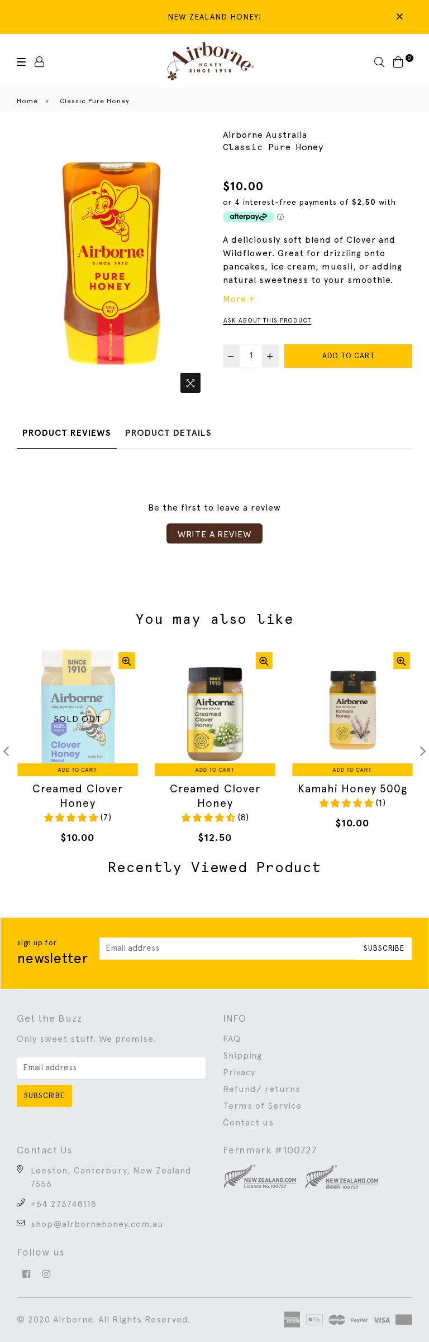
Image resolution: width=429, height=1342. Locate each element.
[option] (111, 263)
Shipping (242, 1055)
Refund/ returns (262, 1089)
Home (27, 101)
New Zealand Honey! (214, 16)
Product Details (168, 432)
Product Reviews (66, 432)
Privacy (239, 1072)
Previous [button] (6, 751)
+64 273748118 (64, 1204)
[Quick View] (126, 660)
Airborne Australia (265, 134)
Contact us (248, 1122)
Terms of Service (262, 1105)
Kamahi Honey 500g (352, 788)
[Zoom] (190, 383)
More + (239, 299)
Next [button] (423, 751)
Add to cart (77, 770)
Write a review (214, 534)
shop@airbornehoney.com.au (97, 1224)
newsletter (52, 953)
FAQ (232, 1038)
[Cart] (398, 61)
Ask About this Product (267, 320)
